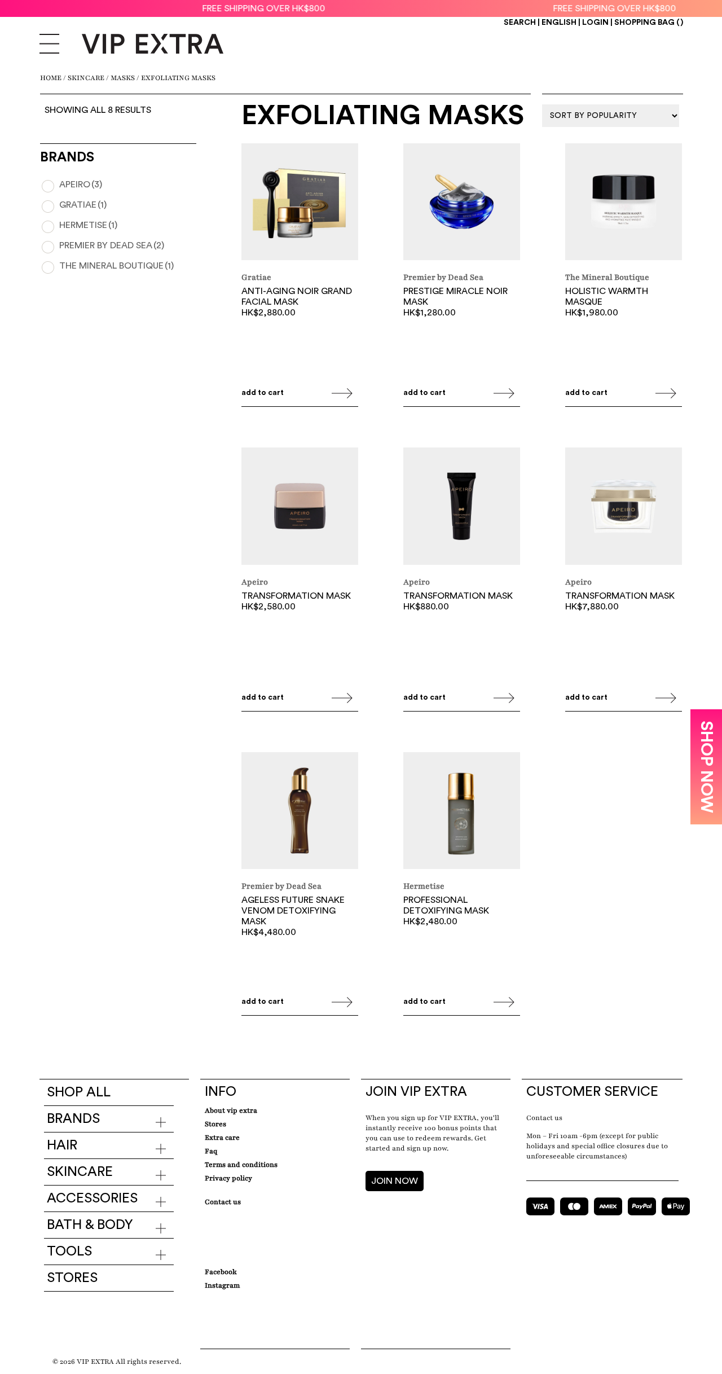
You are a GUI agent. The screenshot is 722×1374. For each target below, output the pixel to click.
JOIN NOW (394, 1181)
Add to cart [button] (262, 393)
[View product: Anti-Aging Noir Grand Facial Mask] (299, 203)
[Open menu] (49, 45)
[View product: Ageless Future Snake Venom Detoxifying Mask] (299, 812)
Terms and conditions (241, 1164)
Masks (123, 77)
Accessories (92, 1198)
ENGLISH (559, 23)
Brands (73, 1119)
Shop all (79, 1092)
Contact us (544, 1117)
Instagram (222, 1285)
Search (520, 23)
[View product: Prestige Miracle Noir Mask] (461, 203)
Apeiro (80, 184)
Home (50, 77)
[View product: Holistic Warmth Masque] (623, 203)
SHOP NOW (706, 767)
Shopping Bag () (648, 23)
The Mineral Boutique (116, 265)
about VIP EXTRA (231, 1110)
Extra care (222, 1137)
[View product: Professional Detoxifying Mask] (461, 812)
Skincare (86, 77)
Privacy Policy (228, 1178)
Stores (72, 1278)
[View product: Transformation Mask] (299, 507)
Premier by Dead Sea (111, 245)
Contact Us (223, 1201)
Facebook (221, 1271)
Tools (69, 1251)
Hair (62, 1145)
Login (595, 23)
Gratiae (83, 204)
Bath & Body (90, 1225)
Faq (211, 1151)
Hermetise (88, 225)
